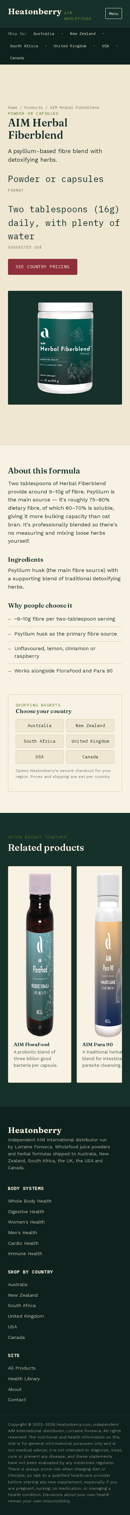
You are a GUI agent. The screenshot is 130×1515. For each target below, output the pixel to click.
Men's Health (22, 1232)
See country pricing (43, 267)
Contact (17, 1399)
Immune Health (25, 1253)
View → (21, 1073)
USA (105, 45)
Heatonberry (49, 14)
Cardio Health (23, 1243)
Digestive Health (26, 1211)
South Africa (24, 45)
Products (33, 107)
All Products (22, 1368)
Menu (113, 13)
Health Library (24, 1378)
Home (12, 107)
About (15, 1389)
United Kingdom (70, 45)
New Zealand (83, 33)
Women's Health (26, 1222)
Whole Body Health (30, 1201)
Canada (17, 57)
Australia (43, 33)
